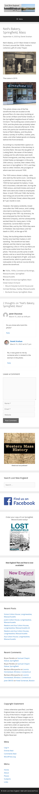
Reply (8, 333)
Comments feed (10, 754)
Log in (6, 747)
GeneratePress (32, 791)
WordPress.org (10, 757)
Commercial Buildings (25, 270)
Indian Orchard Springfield (15, 280)
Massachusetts (9, 273)
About (6, 773)
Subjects (7, 779)
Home (6, 770)
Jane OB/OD (8, 680)
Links (6, 782)
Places (6, 776)
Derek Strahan (16, 341)
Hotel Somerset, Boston (25, 680)
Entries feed (8, 750)
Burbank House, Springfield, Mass (18, 292)
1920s (7, 270)
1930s (13, 270)
